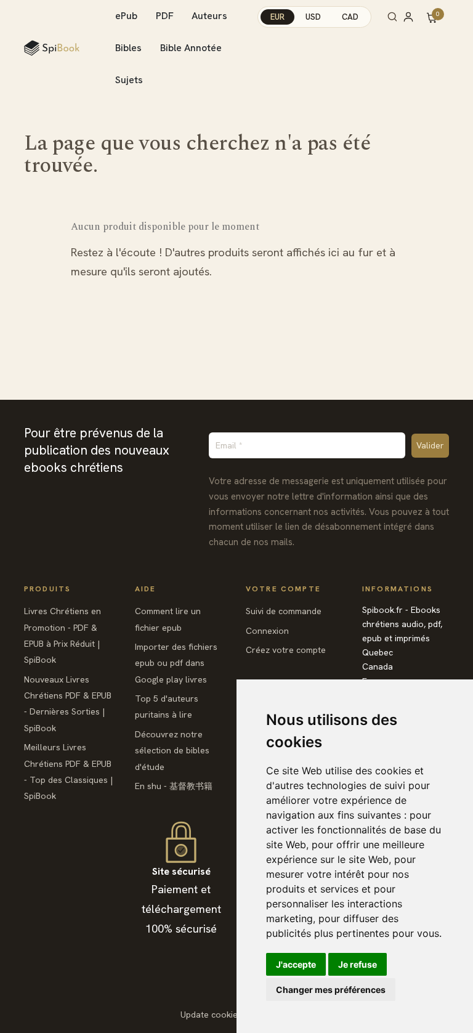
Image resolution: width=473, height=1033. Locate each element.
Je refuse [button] (357, 964)
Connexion (267, 630)
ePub (126, 15)
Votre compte (283, 589)
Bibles (128, 47)
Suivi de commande (283, 611)
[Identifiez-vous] (414, 16)
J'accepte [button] (296, 964)
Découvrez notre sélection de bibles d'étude (172, 750)
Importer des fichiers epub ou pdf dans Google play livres (176, 663)
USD (313, 17)
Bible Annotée (191, 47)
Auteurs (209, 15)
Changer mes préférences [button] (331, 989)
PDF (165, 15)
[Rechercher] (392, 16)
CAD (350, 17)
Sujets (129, 79)
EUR (277, 17)
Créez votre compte (286, 649)
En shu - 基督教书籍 (173, 786)
